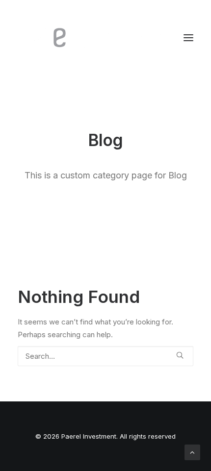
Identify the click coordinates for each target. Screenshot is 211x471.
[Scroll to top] (192, 451)
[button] (188, 37)
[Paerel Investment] (91, 37)
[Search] (105, 356)
